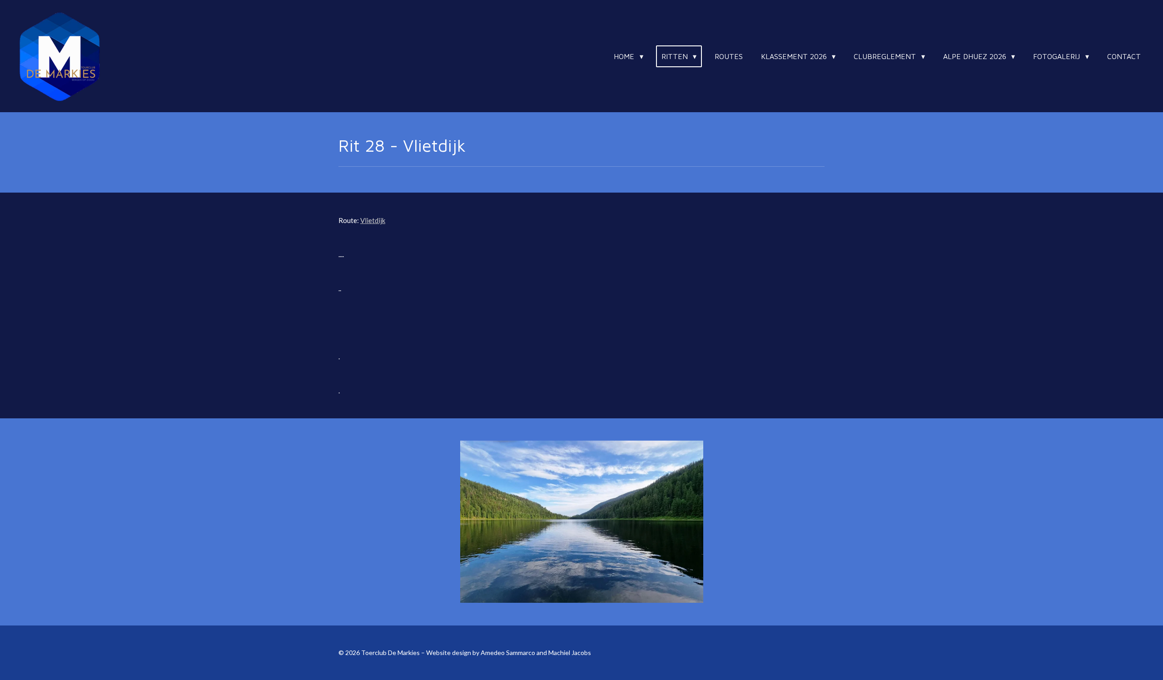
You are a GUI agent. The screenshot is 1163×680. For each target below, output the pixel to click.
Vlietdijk (372, 220)
